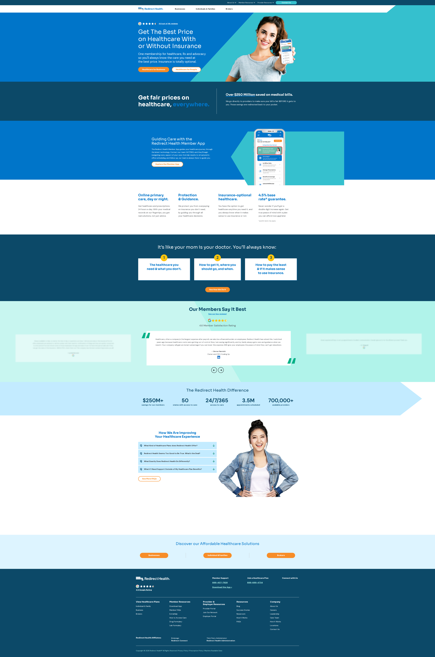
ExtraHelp (173, 614)
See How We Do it (217, 289)
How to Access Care (177, 618)
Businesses (180, 9)
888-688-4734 (255, 582)
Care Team (274, 618)
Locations (274, 625)
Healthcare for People (186, 69)
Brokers (229, 9)
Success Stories (243, 610)
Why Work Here (205, 523)
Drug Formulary (175, 621)
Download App (175, 606)
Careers (273, 610)
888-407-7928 (220, 582)
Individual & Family (143, 606)
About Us (230, 3)
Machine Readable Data (213, 651)
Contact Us (286, 3)
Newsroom (241, 614)
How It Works (242, 618)
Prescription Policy (196, 651)
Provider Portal (209, 608)
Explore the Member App (167, 164)
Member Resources (246, 3)
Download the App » (222, 587)
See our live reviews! (217, 314)
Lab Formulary (175, 625)
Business (139, 610)
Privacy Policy (183, 651)
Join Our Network (210, 612)
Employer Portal (209, 616)
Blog (238, 606)
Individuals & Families (205, 9)
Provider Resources (265, 3)
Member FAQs (175, 610)
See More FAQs (149, 479)
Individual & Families (217, 555)
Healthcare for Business (153, 69)
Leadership (274, 614)
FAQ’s (239, 621)
